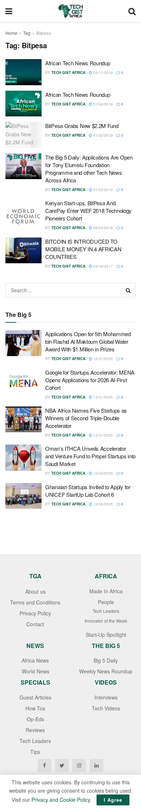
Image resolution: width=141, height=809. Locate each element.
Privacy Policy (35, 613)
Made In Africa (106, 591)
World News (35, 671)
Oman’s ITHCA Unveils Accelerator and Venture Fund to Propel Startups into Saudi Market (90, 456)
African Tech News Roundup (77, 63)
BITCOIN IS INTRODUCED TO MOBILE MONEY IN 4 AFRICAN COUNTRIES (83, 249)
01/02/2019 (102, 135)
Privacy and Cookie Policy (60, 799)
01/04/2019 (102, 104)
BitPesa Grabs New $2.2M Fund (82, 125)
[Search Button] (128, 290)
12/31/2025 (102, 358)
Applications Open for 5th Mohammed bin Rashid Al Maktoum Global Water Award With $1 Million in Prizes (88, 341)
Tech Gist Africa (68, 72)
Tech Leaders (106, 611)
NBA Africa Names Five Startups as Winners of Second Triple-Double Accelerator (86, 417)
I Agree (113, 799)
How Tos (35, 708)
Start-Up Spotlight (106, 634)
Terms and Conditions (35, 602)
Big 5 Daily (106, 660)
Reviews (35, 730)
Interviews (106, 697)
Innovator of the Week (106, 621)
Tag (26, 33)
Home (11, 33)
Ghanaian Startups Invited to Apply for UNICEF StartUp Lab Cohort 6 (88, 490)
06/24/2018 (102, 227)
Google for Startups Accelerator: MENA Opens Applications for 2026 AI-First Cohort (89, 379)
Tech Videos (106, 708)
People (106, 602)
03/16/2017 (102, 266)
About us (35, 591)
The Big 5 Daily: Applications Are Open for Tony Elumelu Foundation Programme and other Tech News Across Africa (89, 168)
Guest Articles (35, 697)
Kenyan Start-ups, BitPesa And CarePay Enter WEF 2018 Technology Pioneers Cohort (88, 210)
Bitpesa (43, 33)
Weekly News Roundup (105, 671)
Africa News (35, 660)
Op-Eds (35, 719)
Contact (35, 624)
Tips (35, 751)
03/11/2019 (102, 72)
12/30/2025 (102, 473)
